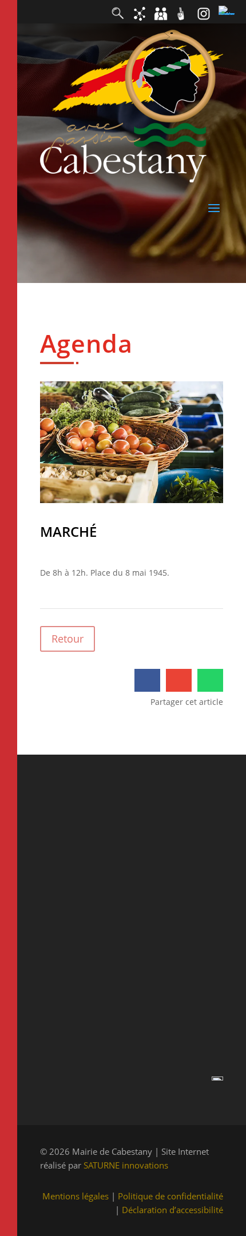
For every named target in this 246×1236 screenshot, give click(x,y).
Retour (67, 638)
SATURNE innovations (126, 1165)
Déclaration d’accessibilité (172, 1209)
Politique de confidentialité (170, 1196)
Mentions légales (75, 1196)
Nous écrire (62, 976)
